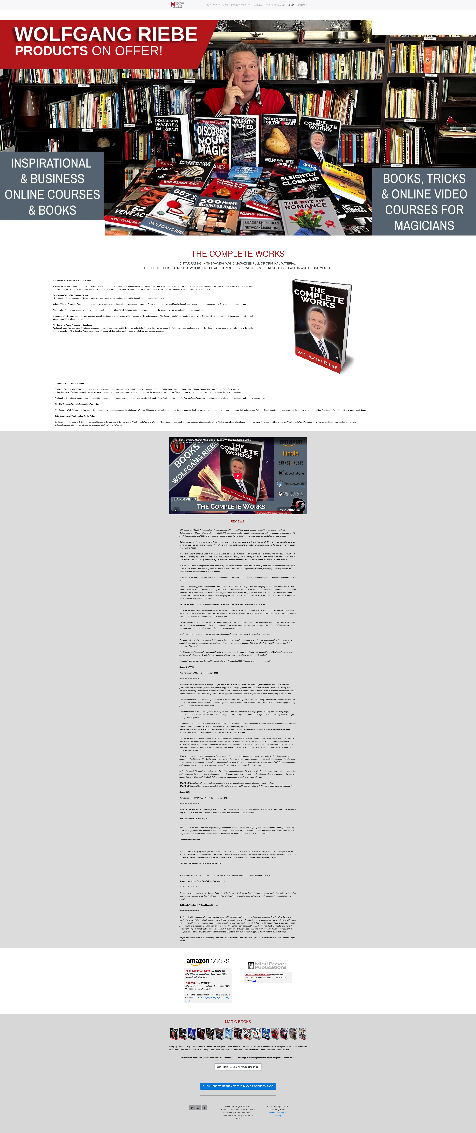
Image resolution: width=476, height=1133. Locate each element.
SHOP (291, 5)
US (195, 998)
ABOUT (216, 5)
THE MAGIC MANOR (275, 5)
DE (202, 998)
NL (214, 998)
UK (198, 998)
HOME (208, 5)
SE (189, 1001)
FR (205, 998)
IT (211, 998)
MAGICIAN (258, 5)
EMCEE (225, 5)
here (254, 980)
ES (208, 998)
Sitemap (277, 1115)
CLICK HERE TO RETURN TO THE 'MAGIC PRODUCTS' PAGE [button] (238, 1086)
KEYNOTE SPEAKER (240, 5)
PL (186, 1001)
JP (217, 998)
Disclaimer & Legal (277, 1112)
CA (220, 998)
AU (224, 998)
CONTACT (302, 5)
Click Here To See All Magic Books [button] (236, 1067)
